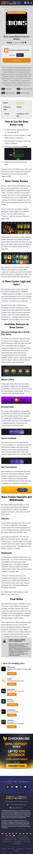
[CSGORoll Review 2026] (3, 724)
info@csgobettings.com (17, 807)
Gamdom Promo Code (23, 837)
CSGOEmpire (11, 710)
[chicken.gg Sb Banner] (16, 768)
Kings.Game (11, 689)
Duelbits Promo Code (24, 839)
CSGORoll (10, 720)
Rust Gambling (16, 843)
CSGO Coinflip (26, 841)
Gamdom (10, 700)
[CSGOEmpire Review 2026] (3, 713)
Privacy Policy (11, 848)
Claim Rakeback (13, 704)
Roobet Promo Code (22, 835)
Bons (6, 132)
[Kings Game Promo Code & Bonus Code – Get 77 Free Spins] (3, 693)
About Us (16, 850)
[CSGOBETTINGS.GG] (16, 798)
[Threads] (8, 787)
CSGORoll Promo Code (10, 837)
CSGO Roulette (17, 841)
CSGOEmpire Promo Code (10, 839)
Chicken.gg (11, 667)
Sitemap (4, 848)
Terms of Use (20, 848)
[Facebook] (25, 787)
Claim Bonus (16, 60)
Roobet (9, 679)
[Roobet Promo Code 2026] (3, 682)
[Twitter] (21, 787)
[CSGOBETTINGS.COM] (11, 2)
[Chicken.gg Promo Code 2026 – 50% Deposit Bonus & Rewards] (3, 670)
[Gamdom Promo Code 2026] (3, 703)
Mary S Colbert (20, 640)
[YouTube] (16, 787)
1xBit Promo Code (7, 841)
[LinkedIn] (12, 787)
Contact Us (28, 848)
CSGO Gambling (5, 7)
